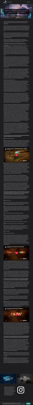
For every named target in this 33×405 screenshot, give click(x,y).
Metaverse (16, 8)
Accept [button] (28, 403)
